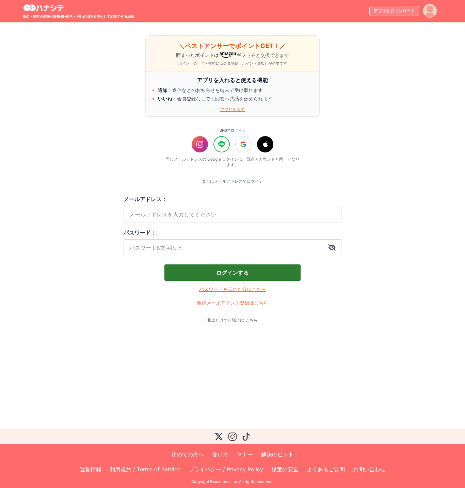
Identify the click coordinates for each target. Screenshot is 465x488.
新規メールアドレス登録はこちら (232, 303)
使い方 (220, 454)
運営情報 (90, 469)
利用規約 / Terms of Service (145, 469)
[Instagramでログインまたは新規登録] (200, 144)
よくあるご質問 (326, 469)
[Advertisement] (221, 376)
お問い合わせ (369, 469)
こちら (251, 320)
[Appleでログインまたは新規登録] (265, 144)
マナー (245, 454)
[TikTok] (246, 437)
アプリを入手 (232, 109)
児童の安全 (285, 469)
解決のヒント (277, 454)
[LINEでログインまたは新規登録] (221, 144)
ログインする (232, 272)
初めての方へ (187, 454)
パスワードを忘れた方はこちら (232, 289)
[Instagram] (232, 437)
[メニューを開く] (430, 11)
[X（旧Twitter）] (219, 437)
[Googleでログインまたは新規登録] (243, 144)
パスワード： (140, 232)
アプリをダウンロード (394, 10)
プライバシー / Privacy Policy (226, 469)
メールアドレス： (145, 199)
